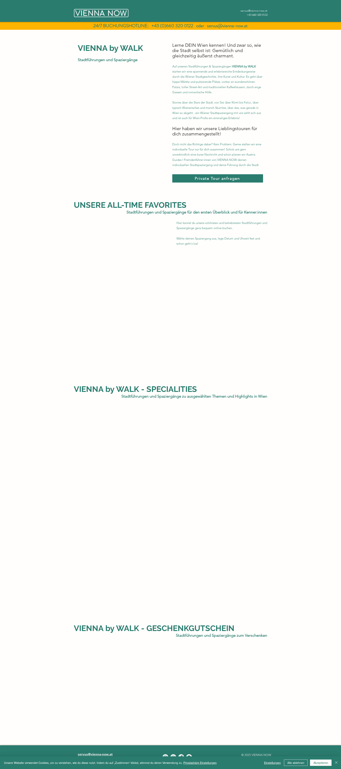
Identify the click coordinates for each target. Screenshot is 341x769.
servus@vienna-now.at (227, 25)
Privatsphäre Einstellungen (200, 763)
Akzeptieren (320, 763)
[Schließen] (336, 763)
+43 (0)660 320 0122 (172, 25)
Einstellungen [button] (272, 763)
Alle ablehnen (295, 763)
